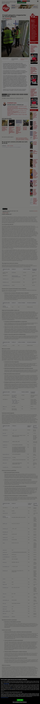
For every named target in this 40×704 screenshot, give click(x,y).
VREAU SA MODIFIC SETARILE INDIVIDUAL (20, 702)
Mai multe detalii (6, 683)
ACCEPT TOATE (20, 700)
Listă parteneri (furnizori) (4, 697)
